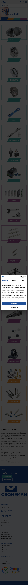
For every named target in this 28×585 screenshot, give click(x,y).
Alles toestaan (14, 303)
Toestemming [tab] (5, 280)
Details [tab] (14, 280)
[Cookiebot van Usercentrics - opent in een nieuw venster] (20, 277)
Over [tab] (23, 280)
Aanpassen (13, 307)
